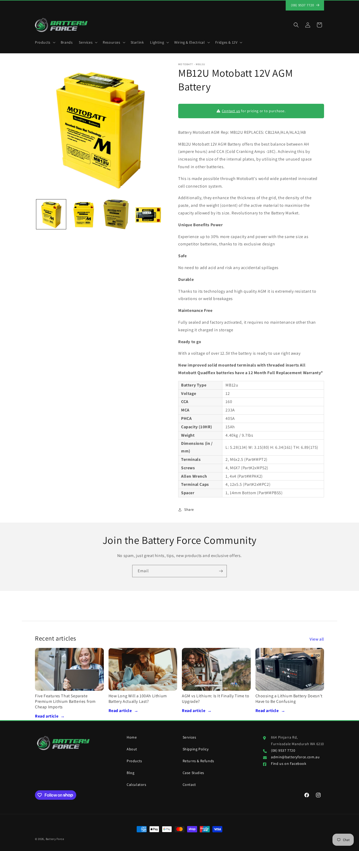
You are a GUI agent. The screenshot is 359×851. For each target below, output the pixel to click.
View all (317, 639)
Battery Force (55, 839)
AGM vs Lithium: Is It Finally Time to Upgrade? (215, 698)
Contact (189, 784)
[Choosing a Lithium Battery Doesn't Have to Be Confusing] (289, 669)
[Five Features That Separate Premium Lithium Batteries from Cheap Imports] (69, 669)
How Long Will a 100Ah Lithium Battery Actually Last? (138, 698)
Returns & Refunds (198, 761)
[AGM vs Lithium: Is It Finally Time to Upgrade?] (216, 669)
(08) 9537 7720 (283, 750)
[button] (45, 42)
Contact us (231, 111)
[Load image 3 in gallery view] (116, 214)
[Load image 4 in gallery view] (148, 214)
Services (189, 737)
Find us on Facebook (288, 763)
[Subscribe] (221, 571)
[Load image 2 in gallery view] (83, 214)
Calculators (136, 784)
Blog (130, 772)
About (132, 749)
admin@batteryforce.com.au (295, 757)
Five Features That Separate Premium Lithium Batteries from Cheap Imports (65, 701)
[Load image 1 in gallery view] (51, 214)
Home (132, 737)
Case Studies (193, 772)
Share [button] (189, 509)
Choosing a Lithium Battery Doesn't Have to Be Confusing (288, 698)
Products (134, 761)
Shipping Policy (196, 749)
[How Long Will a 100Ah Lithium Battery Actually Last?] (143, 669)
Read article (50, 716)
